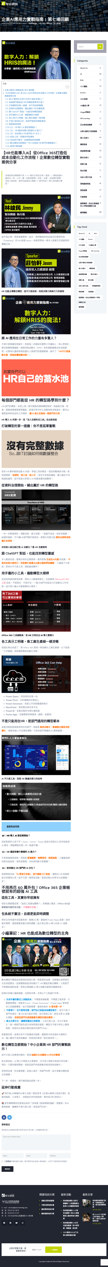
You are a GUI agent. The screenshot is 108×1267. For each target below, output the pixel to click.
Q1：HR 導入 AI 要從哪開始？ (23, 127)
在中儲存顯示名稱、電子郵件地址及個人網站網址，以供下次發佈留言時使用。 (36, 1161)
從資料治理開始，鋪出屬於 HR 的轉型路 (27, 108)
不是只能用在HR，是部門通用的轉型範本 (27, 121)
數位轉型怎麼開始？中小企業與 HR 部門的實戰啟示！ (34, 143)
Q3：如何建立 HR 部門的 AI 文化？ (25, 133)
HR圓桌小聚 (90, 105)
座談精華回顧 (90, 151)
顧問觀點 (91, 212)
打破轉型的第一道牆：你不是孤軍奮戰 (26, 105)
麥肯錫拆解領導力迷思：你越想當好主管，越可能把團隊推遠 (99, 1204)
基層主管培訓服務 (47, 1201)
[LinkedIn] (10, 1223)
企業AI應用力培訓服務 (90, 131)
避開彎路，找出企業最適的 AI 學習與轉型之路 (90, 204)
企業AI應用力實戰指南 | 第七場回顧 (19, 90)
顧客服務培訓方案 (47, 1213)
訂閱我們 (55, 1250)
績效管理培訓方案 (47, 1209)
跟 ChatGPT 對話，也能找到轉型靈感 (25, 111)
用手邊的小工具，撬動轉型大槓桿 (24, 115)
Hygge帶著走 (90, 112)
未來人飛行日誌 (90, 177)
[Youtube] (16, 1223)
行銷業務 (90, 197)
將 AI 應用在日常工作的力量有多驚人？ (26, 99)
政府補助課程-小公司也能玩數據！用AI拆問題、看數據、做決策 (71, 1225)
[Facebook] (4, 1223)
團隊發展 (90, 144)
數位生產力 (90, 157)
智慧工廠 (90, 164)
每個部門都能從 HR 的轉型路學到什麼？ (27, 102)
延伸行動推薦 (16, 146)
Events (90, 93)
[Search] (100, 46)
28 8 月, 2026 (97, 1210)
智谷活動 (90, 170)
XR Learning (90, 118)
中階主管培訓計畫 (47, 1205)
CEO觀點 (90, 86)
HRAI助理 (90, 99)
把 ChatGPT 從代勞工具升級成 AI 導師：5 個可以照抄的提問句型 (99, 1217)
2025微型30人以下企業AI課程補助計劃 (70, 1233)
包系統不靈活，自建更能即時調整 (25, 140)
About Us (90, 68)
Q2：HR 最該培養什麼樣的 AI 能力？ (26, 130)
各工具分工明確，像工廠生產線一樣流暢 (27, 118)
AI (90, 74)
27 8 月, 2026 (97, 1223)
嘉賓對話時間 (15, 124)
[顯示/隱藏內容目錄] (66, 87)
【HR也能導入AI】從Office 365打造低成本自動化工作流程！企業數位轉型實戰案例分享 (36, 94)
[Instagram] (22, 1223)
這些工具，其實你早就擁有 (22, 137)
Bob (90, 80)
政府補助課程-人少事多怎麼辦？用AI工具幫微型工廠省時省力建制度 (71, 1214)
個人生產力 (90, 138)
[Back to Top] (103, 1263)
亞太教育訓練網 (90, 124)
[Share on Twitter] (9, 1117)
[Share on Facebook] (4, 1117)
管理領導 (90, 190)
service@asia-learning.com (17, 1208)
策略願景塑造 (90, 183)
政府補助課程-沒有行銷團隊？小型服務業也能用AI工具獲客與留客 (71, 1203)
